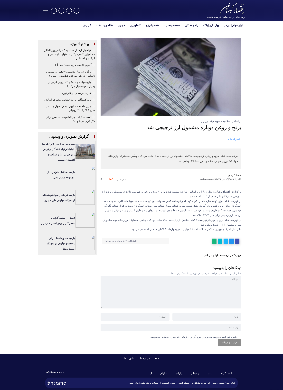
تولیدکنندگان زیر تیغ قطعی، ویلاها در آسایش (67, 99)
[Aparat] (54, 10)
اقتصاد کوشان (234, 175)
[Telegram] (165, 373)
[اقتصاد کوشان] (232, 8)
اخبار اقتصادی (233, 139)
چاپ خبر (121, 179)
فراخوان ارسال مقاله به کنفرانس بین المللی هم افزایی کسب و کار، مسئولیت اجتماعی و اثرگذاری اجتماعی (69, 54)
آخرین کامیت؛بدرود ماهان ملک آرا (73, 65)
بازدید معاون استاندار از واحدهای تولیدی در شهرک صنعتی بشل (61, 243)
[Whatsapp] (61, 10)
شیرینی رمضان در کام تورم (76, 93)
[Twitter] (69, 10)
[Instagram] (76, 10)
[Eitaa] (152, 373)
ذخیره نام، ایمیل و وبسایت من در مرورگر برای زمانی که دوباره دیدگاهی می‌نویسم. (193, 336)
